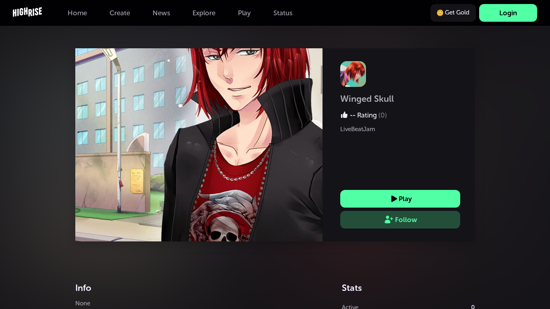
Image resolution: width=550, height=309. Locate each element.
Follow (406, 220)
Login (508, 13)
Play (405, 199)
